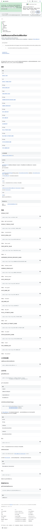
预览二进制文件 (3, 516)
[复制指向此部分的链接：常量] (5, 210)
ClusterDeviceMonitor (5, 53)
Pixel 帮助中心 (30, 512)
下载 (2, 514)
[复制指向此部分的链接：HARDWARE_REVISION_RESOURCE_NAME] (22, 257)
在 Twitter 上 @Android (18, 511)
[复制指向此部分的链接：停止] (4, 470)
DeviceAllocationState (23, 172)
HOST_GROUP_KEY (5, 111)
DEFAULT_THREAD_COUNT (6, 81)
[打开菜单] (2, 1)
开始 (38, 12)
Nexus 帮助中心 (30, 514)
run (3, 181)
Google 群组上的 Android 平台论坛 (20, 517)
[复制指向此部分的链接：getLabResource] (10, 374)
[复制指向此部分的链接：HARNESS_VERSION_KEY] (14, 268)
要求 (2, 512)
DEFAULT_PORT (5, 75)
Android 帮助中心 (31, 511)
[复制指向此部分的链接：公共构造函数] (10, 358)
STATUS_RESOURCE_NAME (6, 141)
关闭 (33, 12)
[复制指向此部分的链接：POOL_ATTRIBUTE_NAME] (14, 312)
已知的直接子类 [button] (5, 53)
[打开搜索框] (28, 1)
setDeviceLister (5, 188)
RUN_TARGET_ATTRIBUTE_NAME (7, 135)
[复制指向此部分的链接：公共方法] (7, 370)
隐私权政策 (17, 525)
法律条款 (10, 525)
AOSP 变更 (5, 8)
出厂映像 (2, 517)
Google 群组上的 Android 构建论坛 (20, 519)
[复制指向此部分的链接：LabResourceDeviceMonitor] (16, 361)
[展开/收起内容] (5, 21)
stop (3, 195)
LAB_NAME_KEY (4, 123)
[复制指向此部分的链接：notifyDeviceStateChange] (14, 402)
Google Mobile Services (32, 517)
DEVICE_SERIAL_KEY (5, 87)
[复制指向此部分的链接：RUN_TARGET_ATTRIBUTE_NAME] (18, 323)
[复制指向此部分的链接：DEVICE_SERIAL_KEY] (12, 235)
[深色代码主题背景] (40, 216)
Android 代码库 (3, 511)
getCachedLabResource (12, 204)
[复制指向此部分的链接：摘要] (5, 67)
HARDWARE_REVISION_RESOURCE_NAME (9, 99)
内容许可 (11, 504)
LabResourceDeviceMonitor (7, 155)
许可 (13, 525)
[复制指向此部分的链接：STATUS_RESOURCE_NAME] (15, 334)
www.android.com (31, 516)
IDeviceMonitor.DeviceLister (15, 188)
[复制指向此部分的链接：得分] (4, 438)
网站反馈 (21, 525)
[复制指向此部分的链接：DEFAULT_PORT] (10, 213)
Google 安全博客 (17, 516)
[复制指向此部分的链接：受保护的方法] (10, 483)
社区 (7, 525)
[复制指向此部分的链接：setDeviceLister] (10, 449)
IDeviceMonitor (36, 39)
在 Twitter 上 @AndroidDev (19, 512)
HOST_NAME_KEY (5, 117)
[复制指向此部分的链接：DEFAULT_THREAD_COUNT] (15, 224)
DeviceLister (8, 189)
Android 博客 (17, 514)
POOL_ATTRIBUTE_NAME (6, 129)
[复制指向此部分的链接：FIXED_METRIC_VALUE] (13, 246)
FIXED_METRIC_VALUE (6, 93)
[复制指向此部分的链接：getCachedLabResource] (14, 486)
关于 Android (3, 525)
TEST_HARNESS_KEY (5, 147)
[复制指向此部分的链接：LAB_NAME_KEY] (10, 301)
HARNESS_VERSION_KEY (6, 105)
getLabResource (5, 164)
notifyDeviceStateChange (7, 172)
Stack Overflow (30, 519)
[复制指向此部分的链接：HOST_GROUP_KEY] (11, 279)
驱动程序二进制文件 (4, 519)
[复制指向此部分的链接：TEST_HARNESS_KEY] (12, 345)
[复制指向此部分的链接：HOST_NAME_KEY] (11, 290)
